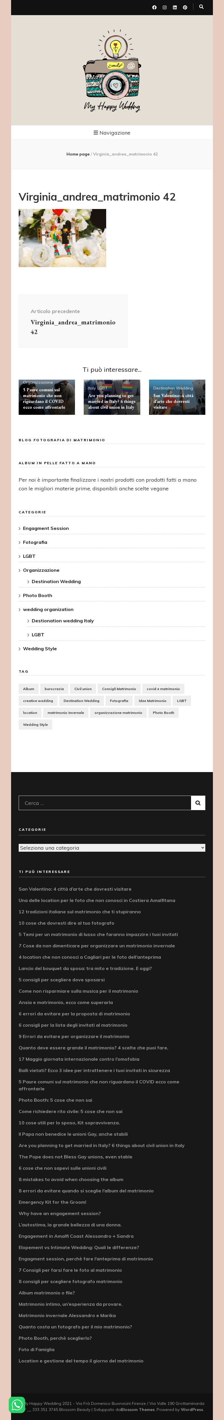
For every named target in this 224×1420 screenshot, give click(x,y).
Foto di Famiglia (37, 1349)
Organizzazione (38, 382)
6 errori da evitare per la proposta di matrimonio (74, 1014)
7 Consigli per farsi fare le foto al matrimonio (70, 1270)
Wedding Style (40, 648)
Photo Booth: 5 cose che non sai (55, 1100)
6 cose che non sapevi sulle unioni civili (62, 1168)
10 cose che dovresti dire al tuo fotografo (66, 923)
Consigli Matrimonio (119, 689)
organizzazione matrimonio (118, 712)
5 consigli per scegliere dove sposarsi (62, 980)
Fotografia (35, 542)
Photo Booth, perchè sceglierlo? (55, 1338)
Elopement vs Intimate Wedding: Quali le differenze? (79, 1247)
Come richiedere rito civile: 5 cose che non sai (71, 1111)
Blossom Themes (138, 1409)
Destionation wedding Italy (63, 621)
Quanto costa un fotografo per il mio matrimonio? (75, 1327)
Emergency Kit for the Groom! (52, 1202)
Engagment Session (46, 528)
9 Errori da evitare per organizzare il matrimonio (74, 1036)
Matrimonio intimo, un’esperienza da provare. (71, 1304)
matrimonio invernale (66, 712)
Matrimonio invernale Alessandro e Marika (67, 1315)
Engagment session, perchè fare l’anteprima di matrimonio (86, 1259)
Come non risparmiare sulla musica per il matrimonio (78, 991)
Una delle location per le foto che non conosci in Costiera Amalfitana (97, 900)
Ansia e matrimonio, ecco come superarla (66, 1002)
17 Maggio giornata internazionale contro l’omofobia (79, 1059)
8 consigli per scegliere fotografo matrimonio (71, 1281)
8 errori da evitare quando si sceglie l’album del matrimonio (86, 1191)
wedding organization (48, 609)
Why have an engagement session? (60, 1213)
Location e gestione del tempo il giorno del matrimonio (81, 1361)
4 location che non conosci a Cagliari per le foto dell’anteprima (90, 957)
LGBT (102, 388)
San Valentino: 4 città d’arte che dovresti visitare (173, 401)
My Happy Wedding (112, 106)
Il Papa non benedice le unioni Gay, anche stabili (73, 1134)
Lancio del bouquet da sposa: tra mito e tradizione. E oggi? (85, 968)
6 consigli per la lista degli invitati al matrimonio (73, 1025)
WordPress (192, 1409)
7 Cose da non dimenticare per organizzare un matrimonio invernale (97, 946)
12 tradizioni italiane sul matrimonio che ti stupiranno (80, 911)
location (30, 712)
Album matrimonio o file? (47, 1293)
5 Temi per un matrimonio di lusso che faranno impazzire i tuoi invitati (98, 934)
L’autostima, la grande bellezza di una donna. (70, 1225)
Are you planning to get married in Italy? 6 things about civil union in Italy (112, 401)
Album (28, 689)
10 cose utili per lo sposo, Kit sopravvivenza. (69, 1123)
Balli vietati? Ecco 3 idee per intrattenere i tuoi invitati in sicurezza (94, 1070)
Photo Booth (37, 595)
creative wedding (38, 701)
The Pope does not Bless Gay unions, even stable (75, 1157)
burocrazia (54, 689)
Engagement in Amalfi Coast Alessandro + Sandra (76, 1236)
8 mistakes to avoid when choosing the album (71, 1179)
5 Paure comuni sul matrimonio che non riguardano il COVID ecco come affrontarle (44, 398)
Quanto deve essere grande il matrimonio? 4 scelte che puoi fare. (93, 1048)
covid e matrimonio (163, 689)
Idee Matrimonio (153, 701)
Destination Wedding (173, 388)
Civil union (83, 689)
